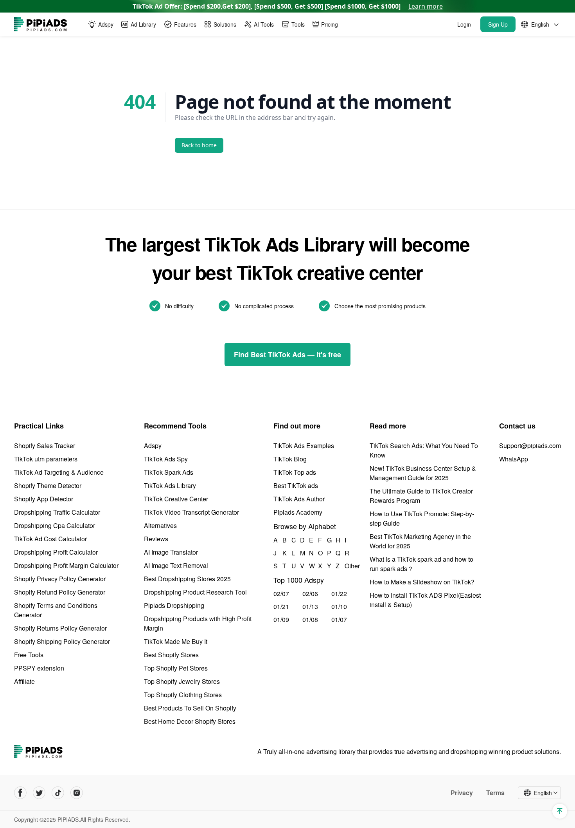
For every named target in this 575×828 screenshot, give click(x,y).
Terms (495, 793)
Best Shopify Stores (171, 654)
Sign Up (498, 24)
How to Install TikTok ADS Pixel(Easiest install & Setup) (425, 600)
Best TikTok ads (295, 485)
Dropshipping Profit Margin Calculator (66, 565)
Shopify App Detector (43, 498)
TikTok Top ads (294, 472)
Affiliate (24, 681)
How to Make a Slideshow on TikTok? (422, 581)
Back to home (199, 145)
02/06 (310, 593)
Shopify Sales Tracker (44, 445)
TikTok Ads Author (299, 498)
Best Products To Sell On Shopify (190, 707)
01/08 (310, 619)
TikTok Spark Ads (168, 472)
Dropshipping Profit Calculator (56, 552)
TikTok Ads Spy (166, 458)
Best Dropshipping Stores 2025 (187, 578)
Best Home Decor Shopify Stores (189, 721)
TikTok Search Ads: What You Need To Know (424, 450)
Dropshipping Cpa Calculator (54, 525)
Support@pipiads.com (530, 445)
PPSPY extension (39, 668)
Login (464, 24)
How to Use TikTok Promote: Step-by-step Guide (422, 518)
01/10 (339, 606)
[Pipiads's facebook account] (20, 792)
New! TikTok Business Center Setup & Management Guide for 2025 (423, 473)
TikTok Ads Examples (303, 445)
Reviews (156, 538)
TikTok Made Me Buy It (175, 641)
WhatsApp (513, 458)
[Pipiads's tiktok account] (58, 792)
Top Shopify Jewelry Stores (182, 681)
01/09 (281, 619)
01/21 (281, 606)
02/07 (281, 593)
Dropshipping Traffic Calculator (57, 512)
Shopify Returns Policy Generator (60, 628)
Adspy (153, 445)
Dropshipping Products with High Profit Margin (198, 623)
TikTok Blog (290, 458)
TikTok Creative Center (176, 498)
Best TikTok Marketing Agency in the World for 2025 (420, 541)
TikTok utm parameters (45, 458)
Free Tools (28, 654)
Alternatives (160, 525)
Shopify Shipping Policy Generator (62, 641)
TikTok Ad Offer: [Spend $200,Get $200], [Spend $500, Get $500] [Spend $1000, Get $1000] (288, 6)
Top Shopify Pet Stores (176, 668)
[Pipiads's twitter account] (39, 792)
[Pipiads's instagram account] (76, 792)
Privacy (462, 793)
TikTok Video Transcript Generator (191, 512)
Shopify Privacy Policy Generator (60, 578)
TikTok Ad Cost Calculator (50, 538)
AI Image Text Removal (176, 565)
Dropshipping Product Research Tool (195, 592)
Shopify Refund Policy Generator (59, 592)
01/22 (339, 593)
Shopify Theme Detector (47, 485)
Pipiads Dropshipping (174, 605)
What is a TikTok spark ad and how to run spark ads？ (421, 564)
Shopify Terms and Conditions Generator (55, 610)
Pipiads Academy (297, 512)
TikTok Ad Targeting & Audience (59, 472)
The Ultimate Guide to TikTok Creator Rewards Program (421, 495)
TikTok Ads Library (170, 485)
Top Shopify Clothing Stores (183, 694)
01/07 (339, 619)
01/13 (310, 606)
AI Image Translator (171, 552)
